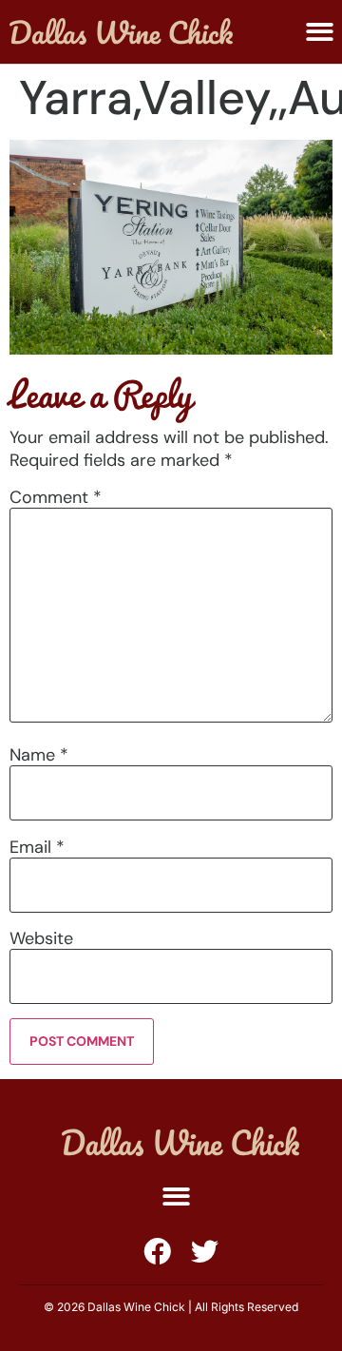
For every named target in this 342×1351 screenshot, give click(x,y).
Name (39, 754)
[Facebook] (157, 1251)
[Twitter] (204, 1251)
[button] (176, 1197)
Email (37, 847)
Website (41, 938)
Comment (56, 497)
